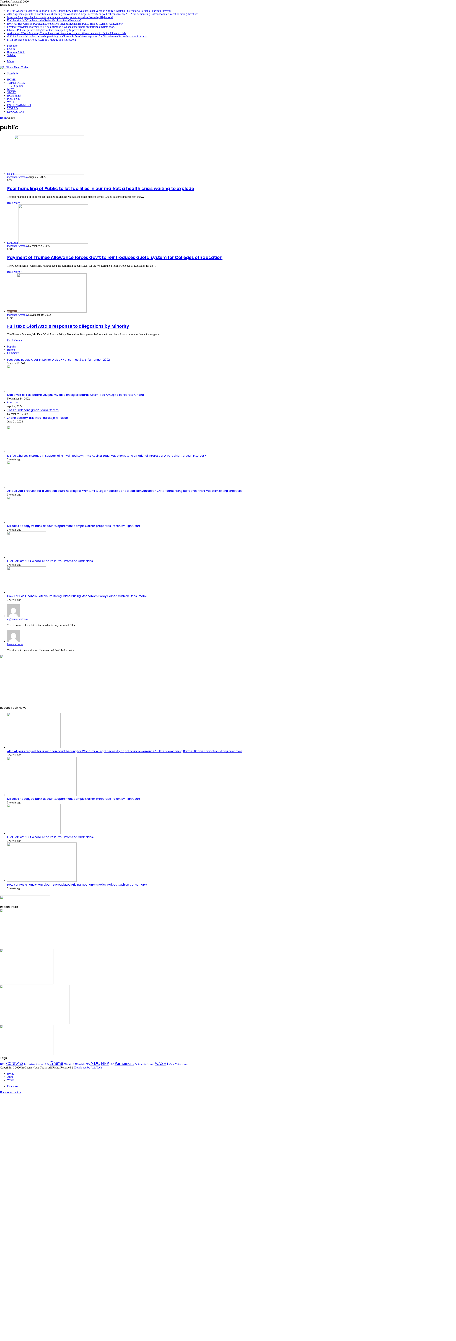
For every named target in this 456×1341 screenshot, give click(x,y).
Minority (68, 1064)
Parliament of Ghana (144, 1064)
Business (14, 95)
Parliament (124, 1063)
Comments (13, 352)
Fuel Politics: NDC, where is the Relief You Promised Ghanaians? (44, 20)
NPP (105, 1063)
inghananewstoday (17, 176)
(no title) (13, 402)
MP (83, 1063)
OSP (112, 1064)
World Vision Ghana (178, 1064)
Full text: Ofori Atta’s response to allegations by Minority (68, 326)
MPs (88, 1064)
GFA (47, 1064)
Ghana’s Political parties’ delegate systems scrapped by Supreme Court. (47, 30)
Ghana (56, 1063)
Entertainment (19, 105)
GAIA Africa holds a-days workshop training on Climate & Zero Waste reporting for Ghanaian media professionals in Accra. (77, 36)
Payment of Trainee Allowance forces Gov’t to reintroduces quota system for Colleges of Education (114, 257)
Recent (11, 349)
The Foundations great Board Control (33, 410)
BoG (3, 1063)
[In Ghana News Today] (14, 67)
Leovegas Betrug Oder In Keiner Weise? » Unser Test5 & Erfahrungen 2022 (58, 360)
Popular (11, 346)
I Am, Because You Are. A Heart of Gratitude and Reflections (41, 39)
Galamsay (40, 1064)
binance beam (15, 644)
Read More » (14, 202)
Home (11, 79)
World (12, 108)
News (11, 89)
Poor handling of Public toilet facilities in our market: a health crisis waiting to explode (100, 188)
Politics (13, 98)
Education (15, 111)
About (10, 1076)
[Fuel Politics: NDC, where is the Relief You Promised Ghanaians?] (26, 557)
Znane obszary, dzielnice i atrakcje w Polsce (37, 418)
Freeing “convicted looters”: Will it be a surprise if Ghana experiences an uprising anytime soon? (61, 26)
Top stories (16, 82)
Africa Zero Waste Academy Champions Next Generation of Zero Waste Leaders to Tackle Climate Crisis (66, 33)
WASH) (161, 1063)
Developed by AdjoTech (88, 1067)
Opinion (19, 85)
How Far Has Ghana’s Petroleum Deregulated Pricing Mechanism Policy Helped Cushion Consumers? (65, 23)
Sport (11, 92)
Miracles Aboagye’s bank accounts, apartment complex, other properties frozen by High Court (60, 17)
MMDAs (77, 1064)
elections (31, 1064)
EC (25, 1063)
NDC (95, 1063)
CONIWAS (14, 1063)
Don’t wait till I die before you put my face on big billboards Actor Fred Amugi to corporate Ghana (75, 395)
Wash (11, 101)
